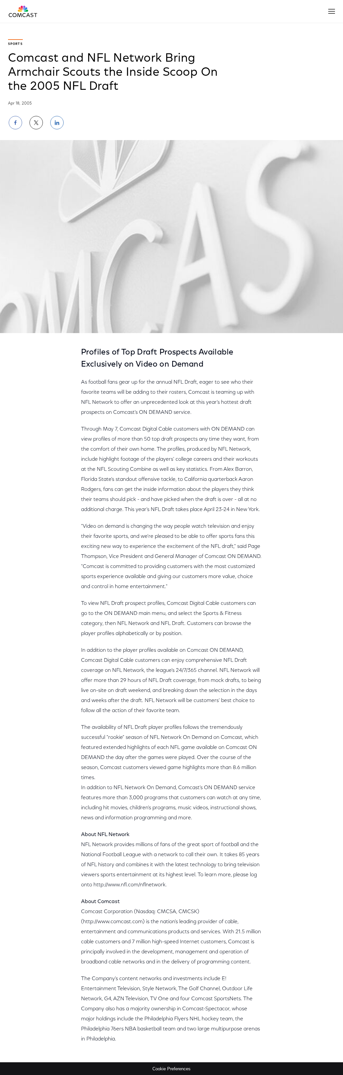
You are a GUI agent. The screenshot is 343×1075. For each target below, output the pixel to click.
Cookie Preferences (171, 1068)
